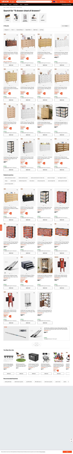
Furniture (7, 7)
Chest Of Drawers (19, 7)
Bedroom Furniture (13, 7)
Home (4, 7)
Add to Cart (11, 65)
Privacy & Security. (42, 451)
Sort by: (63, 25)
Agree (67, 451)
